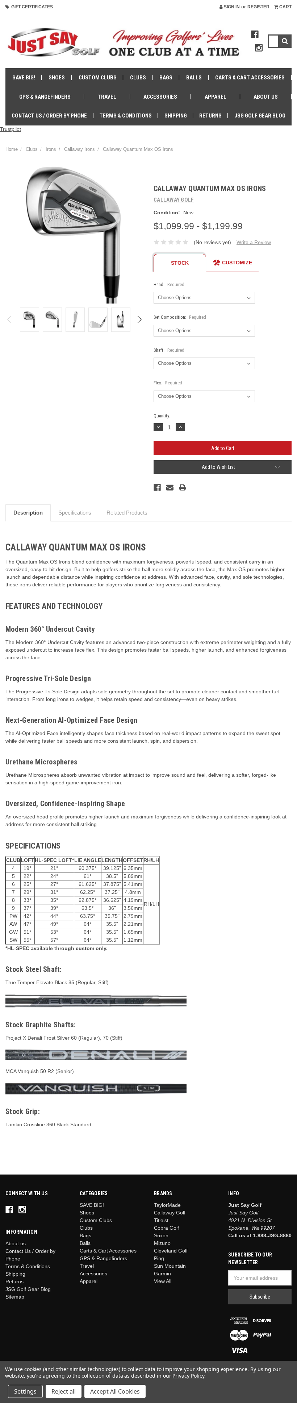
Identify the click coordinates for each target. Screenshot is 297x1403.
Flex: (168, 382)
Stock (180, 263)
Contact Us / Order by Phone (49, 115)
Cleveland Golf (171, 1251)
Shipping (175, 115)
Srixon (161, 1235)
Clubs (138, 77)
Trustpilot (10, 129)
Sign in (231, 6)
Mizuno (162, 1243)
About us (266, 97)
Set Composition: (180, 317)
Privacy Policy (188, 1375)
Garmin (162, 1273)
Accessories (160, 97)
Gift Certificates (31, 6)
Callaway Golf (169, 1213)
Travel (107, 97)
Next (139, 319)
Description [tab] (28, 512)
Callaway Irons (79, 149)
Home (11, 149)
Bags (165, 77)
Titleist (161, 1220)
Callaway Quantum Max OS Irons (138, 149)
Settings (25, 1391)
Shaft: (169, 350)
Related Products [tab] (126, 512)
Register (258, 6)
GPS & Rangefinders (45, 97)
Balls (194, 77)
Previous (10, 319)
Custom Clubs (98, 77)
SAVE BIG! (23, 77)
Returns (210, 115)
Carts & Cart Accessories (250, 77)
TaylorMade (167, 1205)
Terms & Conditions (126, 115)
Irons (51, 149)
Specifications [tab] (74, 512)
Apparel (215, 97)
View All (162, 1281)
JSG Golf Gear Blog (259, 115)
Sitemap (14, 1297)
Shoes (57, 77)
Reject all (63, 1391)
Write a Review (254, 242)
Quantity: (162, 415)
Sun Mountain (170, 1266)
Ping (159, 1258)
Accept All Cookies (115, 1391)
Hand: (169, 284)
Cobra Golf (166, 1228)
